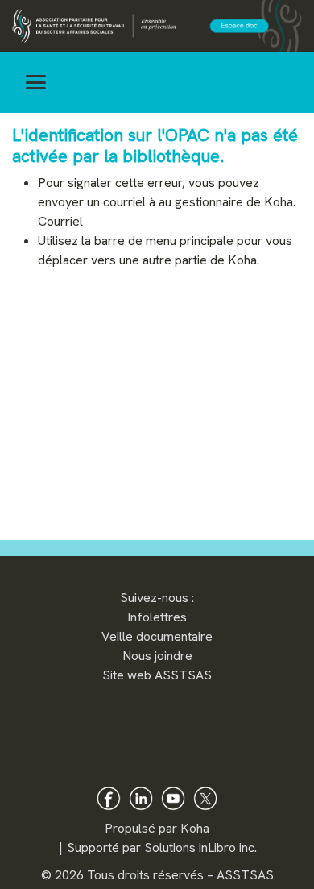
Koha (194, 828)
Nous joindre (157, 655)
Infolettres (157, 617)
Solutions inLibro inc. (200, 847)
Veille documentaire (157, 636)
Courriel (60, 221)
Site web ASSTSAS (157, 675)
